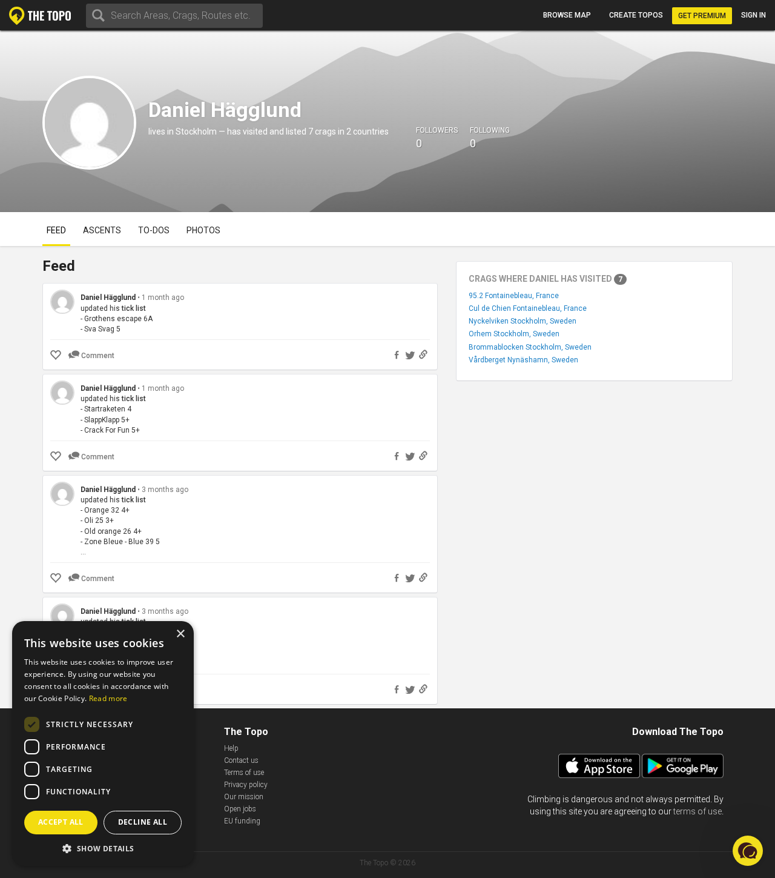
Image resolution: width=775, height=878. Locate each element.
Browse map (567, 15)
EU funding (242, 821)
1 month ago (163, 297)
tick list (134, 308)
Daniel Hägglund (109, 297)
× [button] (180, 634)
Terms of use (244, 772)
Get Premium (702, 16)
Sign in (753, 15)
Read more (108, 698)
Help (231, 748)
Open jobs (240, 809)
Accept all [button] (61, 822)
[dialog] (103, 743)
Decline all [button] (142, 822)
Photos (203, 230)
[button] (103, 848)
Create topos (636, 15)
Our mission (243, 797)
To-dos (154, 230)
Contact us (241, 760)
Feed (56, 230)
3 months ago (165, 489)
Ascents (102, 230)
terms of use (697, 811)
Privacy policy (246, 784)
